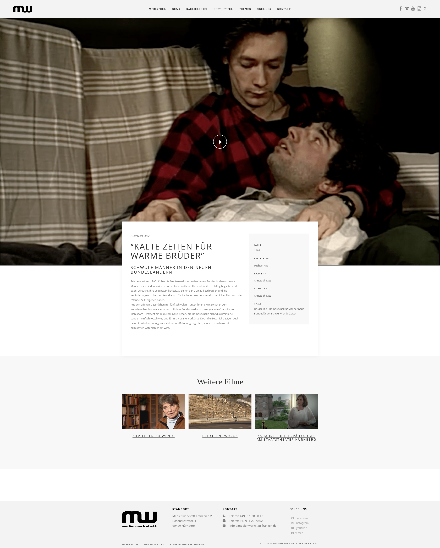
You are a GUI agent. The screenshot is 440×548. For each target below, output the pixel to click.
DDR (265, 309)
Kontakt (284, 9)
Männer (293, 309)
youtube (301, 528)
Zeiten (292, 313)
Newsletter (223, 9)
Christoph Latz (262, 280)
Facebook (302, 518)
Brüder (258, 309)
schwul (275, 313)
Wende (284, 313)
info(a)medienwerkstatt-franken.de (253, 526)
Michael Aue (261, 265)
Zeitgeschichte (141, 235)
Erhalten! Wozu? (220, 436)
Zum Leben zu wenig (154, 436)
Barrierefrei (196, 9)
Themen (245, 9)
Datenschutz (154, 544)
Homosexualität (278, 309)
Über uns (264, 9)
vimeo (299, 533)
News (176, 9)
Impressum (130, 544)
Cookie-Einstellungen (187, 544)
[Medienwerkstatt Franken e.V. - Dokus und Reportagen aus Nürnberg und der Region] (22, 8)
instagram (302, 523)
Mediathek (157, 9)
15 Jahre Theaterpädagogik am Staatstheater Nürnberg (286, 437)
